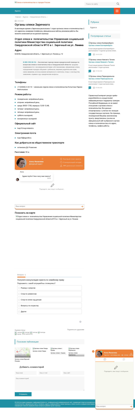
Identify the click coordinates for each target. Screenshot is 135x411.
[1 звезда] (18, 332)
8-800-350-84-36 (29, 62)
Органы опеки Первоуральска (101, 79)
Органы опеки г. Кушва (58, 353)
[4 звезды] (42, 332)
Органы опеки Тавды (39, 351)
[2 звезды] (26, 332)
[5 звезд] (18, 334)
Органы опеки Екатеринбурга (100, 45)
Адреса (17, 11)
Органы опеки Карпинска (73, 354)
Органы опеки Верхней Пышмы (22, 360)
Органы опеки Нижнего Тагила (101, 62)
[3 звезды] (34, 332)
